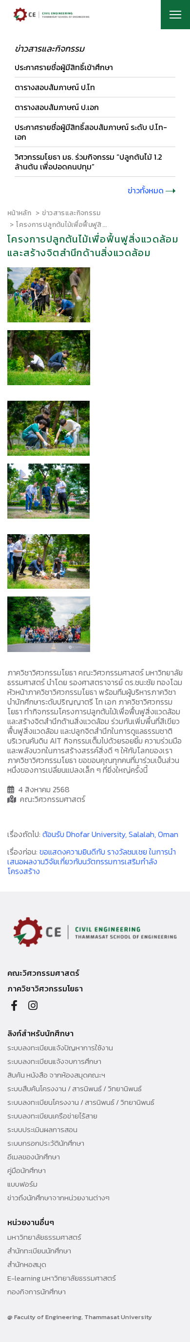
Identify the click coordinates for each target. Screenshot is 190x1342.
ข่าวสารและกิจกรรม (71, 213)
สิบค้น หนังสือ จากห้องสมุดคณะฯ (56, 1075)
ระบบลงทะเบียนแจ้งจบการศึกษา (54, 1061)
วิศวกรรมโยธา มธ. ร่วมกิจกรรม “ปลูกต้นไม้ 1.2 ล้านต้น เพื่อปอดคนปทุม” (88, 161)
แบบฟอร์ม (22, 1184)
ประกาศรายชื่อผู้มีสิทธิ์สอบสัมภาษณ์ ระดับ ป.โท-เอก (91, 132)
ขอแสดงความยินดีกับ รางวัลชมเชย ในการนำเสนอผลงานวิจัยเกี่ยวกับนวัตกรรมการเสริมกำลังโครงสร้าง (91, 861)
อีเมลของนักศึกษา (33, 1157)
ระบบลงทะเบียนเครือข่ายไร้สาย (52, 1116)
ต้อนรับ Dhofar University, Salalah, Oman (110, 834)
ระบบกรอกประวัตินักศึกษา (45, 1143)
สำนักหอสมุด (26, 1264)
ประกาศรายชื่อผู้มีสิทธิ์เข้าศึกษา (64, 67)
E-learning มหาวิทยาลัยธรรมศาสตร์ (61, 1278)
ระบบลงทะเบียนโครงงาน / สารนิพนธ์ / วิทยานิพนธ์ (80, 1102)
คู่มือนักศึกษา (26, 1170)
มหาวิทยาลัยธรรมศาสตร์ (44, 1237)
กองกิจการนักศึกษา (36, 1291)
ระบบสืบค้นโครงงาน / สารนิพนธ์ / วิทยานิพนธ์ (74, 1088)
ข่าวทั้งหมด (147, 190)
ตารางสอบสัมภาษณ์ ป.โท (55, 87)
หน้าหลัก (19, 213)
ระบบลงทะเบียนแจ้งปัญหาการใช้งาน (60, 1048)
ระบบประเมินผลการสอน (42, 1129)
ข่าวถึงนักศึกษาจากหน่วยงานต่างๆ (58, 1197)
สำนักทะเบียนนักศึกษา (39, 1251)
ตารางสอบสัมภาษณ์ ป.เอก (57, 107)
